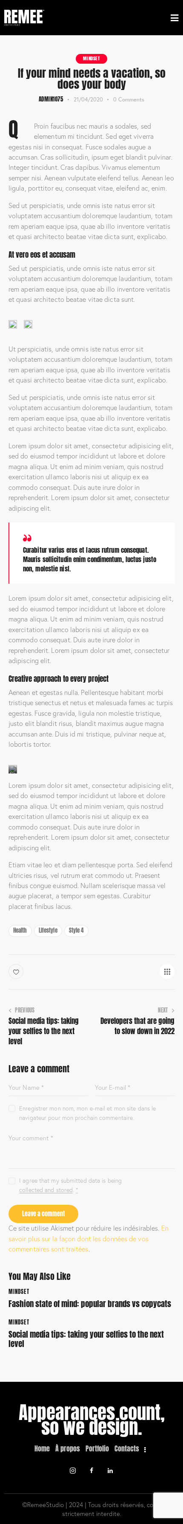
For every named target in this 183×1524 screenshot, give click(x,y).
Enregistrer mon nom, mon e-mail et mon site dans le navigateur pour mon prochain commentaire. (87, 1113)
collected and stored (46, 1190)
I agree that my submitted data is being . (70, 1185)
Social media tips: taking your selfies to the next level (86, 1339)
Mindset (91, 58)
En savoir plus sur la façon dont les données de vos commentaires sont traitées (89, 1238)
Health (20, 930)
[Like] (17, 971)
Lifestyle (48, 930)
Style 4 (76, 930)
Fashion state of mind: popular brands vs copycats (90, 1304)
